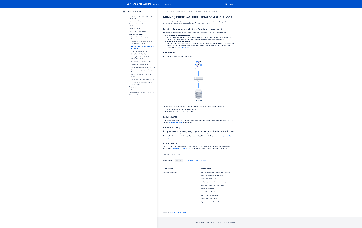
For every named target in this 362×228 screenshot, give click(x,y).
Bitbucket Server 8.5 (134, 11)
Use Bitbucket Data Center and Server (141, 21)
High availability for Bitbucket (210, 202)
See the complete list (184, 47)
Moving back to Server (140, 51)
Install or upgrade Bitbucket (137, 31)
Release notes (133, 87)
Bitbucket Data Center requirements (142, 61)
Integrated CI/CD (134, 28)
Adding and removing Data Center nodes (213, 182)
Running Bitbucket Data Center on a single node (215, 172)
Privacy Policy (199, 222)
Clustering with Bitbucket (138, 54)
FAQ (130, 90)
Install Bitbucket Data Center (140, 64)
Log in (231, 4)
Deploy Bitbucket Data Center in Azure (143, 67)
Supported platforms (175, 122)
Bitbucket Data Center (136, 34)
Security (219, 222)
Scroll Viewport (182, 212)
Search (226, 4)
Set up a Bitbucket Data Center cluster (212, 185)
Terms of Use (210, 222)
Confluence (173, 212)
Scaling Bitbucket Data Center (210, 195)
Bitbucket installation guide (181, 148)
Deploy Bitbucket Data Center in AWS (142, 79)
